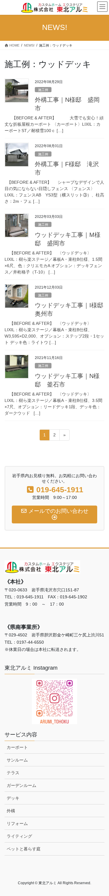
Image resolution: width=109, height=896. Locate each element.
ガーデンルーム (21, 785)
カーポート (17, 747)
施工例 (43, 90)
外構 (11, 810)
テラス (13, 772)
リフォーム (17, 823)
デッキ (13, 798)
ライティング (19, 836)
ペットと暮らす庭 (24, 848)
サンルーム (17, 760)
